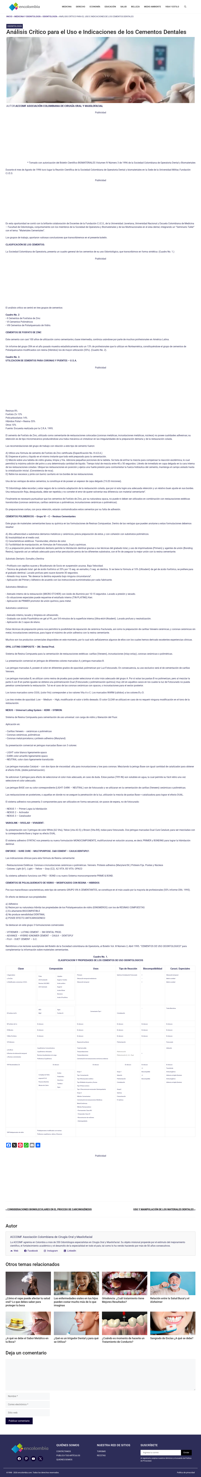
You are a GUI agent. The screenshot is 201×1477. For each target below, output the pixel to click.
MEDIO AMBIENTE (152, 6)
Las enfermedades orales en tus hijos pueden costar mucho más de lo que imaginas (76, 1302)
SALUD (123, 6)
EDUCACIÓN (110, 6)
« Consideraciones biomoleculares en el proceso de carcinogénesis (49, 1209)
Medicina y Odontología (27, 16)
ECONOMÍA (95, 6)
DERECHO (80, 6)
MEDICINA (67, 6)
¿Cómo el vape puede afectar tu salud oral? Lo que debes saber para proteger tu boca (28, 1302)
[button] (185, 6)
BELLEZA (135, 6)
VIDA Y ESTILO (172, 6)
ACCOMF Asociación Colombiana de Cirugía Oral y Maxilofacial (59, 105)
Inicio (9, 16)
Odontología (50, 16)
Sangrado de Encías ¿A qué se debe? (171, 1338)
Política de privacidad (186, 1472)
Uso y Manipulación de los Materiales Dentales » (164, 1209)
